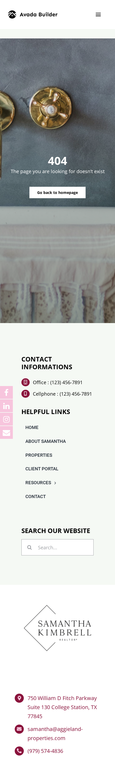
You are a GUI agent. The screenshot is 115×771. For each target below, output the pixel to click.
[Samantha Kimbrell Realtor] (57, 602)
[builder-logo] (32, 13)
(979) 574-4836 (45, 750)
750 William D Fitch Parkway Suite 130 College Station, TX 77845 (62, 707)
